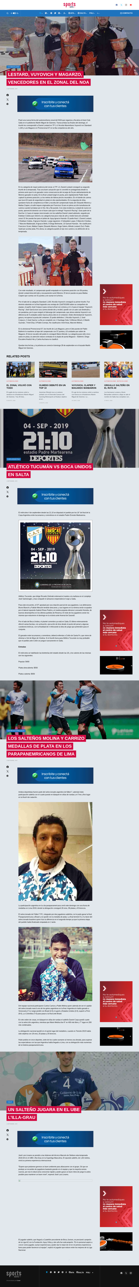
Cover (18, 1280)
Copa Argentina (14, 459)
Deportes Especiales (16, 731)
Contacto (127, 13)
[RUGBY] (55, 13)
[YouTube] (130, 5)
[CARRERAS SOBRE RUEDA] (59, 13)
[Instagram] (126, 5)
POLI (88, 1272)
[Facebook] (116, 5)
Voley (10, 1102)
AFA (72, 1272)
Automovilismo (13, 67)
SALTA (81, 1272)
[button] (7, 13)
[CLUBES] (41, 13)
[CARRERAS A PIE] (65, 13)
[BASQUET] (46, 13)
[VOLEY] (51, 13)
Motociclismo (122, 381)
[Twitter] (121, 5)
